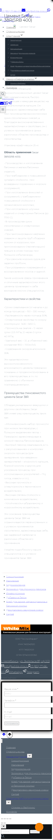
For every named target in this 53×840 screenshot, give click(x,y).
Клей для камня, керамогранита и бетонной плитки (30, 66)
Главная (11, 27)
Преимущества (15, 31)
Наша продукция (16, 756)
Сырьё (12, 74)
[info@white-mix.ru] (2, 104)
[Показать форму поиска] (2, 94)
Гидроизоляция (16, 49)
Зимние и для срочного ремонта (22, 53)
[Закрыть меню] (1, 741)
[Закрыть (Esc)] (2, 818)
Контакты (11, 87)
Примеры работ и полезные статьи (27, 798)
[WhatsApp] (6, 104)
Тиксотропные (15, 40)
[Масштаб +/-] (10, 818)
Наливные (14, 44)
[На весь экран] (7, 818)
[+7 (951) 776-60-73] (4, 104)
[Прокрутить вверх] (4, 735)
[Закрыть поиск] (3, 826)
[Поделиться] (5, 818)
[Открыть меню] (3, 109)
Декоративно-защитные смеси (22, 70)
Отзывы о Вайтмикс (17, 83)
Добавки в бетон (17, 62)
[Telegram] (10, 104)
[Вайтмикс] (7, 20)
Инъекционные (16, 57)
